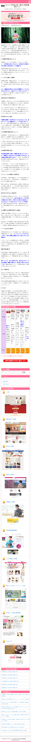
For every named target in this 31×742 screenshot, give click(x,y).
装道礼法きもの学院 (11, 419)
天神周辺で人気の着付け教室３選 (9, 671)
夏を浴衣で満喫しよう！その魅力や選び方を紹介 (13, 724)
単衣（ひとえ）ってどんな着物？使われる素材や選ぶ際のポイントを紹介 (15, 715)
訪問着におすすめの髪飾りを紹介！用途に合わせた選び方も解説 (15, 695)
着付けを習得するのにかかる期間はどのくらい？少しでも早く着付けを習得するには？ (15, 707)
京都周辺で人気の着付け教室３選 (9, 674)
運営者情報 (5, 381)
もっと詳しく (8, 350)
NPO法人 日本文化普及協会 (13, 612)
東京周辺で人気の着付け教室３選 (9, 684)
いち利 (7, 392)
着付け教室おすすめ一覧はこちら (15, 361)
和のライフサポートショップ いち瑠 (15, 585)
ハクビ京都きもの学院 (11, 558)
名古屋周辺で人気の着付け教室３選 (10, 681)
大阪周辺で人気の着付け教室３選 (9, 678)
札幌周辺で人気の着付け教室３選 (9, 687)
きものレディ (9, 641)
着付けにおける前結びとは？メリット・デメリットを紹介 (15, 699)
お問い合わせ (6, 384)
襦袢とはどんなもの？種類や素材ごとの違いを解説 (14, 711)
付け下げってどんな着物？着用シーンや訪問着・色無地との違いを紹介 (15, 703)
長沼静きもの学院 (10, 501)
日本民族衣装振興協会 (11, 530)
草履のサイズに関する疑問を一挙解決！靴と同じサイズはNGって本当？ (16, 720)
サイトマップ (6, 379)
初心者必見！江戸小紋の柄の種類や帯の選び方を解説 (14, 730)
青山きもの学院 (10, 446)
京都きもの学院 (10, 474)
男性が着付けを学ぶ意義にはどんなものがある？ (13, 727)
